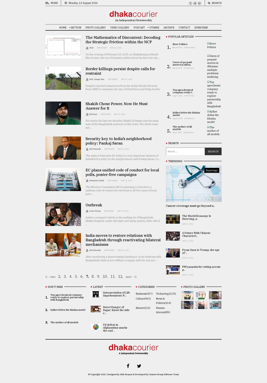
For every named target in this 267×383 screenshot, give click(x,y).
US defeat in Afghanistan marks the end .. (115, 327)
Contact (184, 27)
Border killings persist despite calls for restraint (120, 71)
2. (59, 276)
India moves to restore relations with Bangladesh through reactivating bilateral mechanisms (123, 240)
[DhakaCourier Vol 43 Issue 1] (201, 306)
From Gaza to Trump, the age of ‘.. (201, 251)
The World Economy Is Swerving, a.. (196, 217)
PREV (53, 277)
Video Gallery (119, 27)
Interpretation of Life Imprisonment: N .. (116, 294)
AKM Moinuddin (95, 149)
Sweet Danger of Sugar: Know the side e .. (116, 310)
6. (81, 276)
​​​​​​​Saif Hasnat (93, 114)
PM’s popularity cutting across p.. (201, 268)
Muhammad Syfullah (97, 180)
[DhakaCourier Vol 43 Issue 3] (215, 297)
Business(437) (144, 293)
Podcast (139, 27)
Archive (168, 27)
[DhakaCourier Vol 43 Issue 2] (187, 306)
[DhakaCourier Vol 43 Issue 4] (201, 297)
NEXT (129, 277)
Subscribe (201, 27)
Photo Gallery (96, 27)
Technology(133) (166, 293)
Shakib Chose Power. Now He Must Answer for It (117, 106)
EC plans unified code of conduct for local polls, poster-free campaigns (122, 172)
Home (62, 27)
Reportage (102, 48)
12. (120, 276)
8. (93, 276)
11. (113, 276)
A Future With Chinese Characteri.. (196, 234)
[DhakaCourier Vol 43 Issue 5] (187, 297)
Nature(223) (143, 307)
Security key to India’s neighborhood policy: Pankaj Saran (119, 141)
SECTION (76, 27)
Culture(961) (143, 298)
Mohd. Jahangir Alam (97, 79)
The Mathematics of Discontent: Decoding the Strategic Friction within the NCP (123, 39)
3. (65, 276)
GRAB (91, 48)
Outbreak (94, 204)
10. (105, 276)
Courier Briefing (95, 211)
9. (98, 276)
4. (70, 276)
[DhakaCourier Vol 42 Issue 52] (215, 306)
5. (76, 276)
